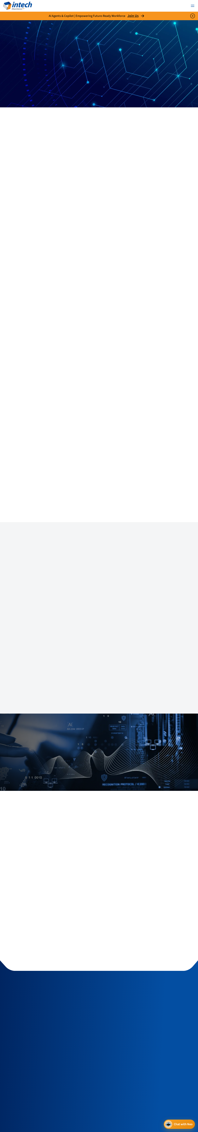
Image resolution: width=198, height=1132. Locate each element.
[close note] (192, 16)
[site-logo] (17, 6)
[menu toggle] (192, 5)
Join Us (133, 16)
